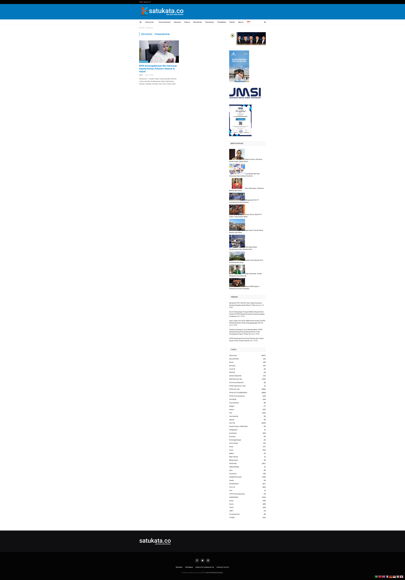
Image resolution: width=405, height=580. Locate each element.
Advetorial (149, 22)
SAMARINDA (233, 497)
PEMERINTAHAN (235, 477)
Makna (231, 453)
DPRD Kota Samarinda (237, 396)
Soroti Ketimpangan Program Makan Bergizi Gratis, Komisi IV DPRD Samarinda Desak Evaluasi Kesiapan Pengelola (247, 314)
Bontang (232, 365)
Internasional (233, 416)
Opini (231, 470)
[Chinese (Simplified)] (380, 576)
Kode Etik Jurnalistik (205, 567)
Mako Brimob (233, 457)
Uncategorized (234, 514)
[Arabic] (376, 576)
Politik (232, 22)
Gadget (231, 406)
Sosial (231, 501)
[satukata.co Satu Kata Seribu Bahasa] (161, 12)
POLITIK (232, 487)
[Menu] (141, 22)
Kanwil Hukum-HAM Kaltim (238, 426)
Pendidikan (221, 22)
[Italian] (398, 576)
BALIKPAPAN (234, 359)
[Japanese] (401, 576)
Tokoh (231, 507)
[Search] (265, 22)
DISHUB (232, 372)
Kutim (231, 450)
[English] (383, 576)
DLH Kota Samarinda (236, 382)
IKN (230, 413)
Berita (231, 362)
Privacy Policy (223, 567)
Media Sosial (233, 460)
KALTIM (232, 423)
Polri (230, 490)
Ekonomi (177, 22)
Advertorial (233, 355)
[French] (387, 576)
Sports (241, 22)
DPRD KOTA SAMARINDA (238, 392)
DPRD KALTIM (234, 389)
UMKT (231, 511)
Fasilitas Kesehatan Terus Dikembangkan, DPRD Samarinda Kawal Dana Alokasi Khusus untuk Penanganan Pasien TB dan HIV (245, 332)
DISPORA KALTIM (235, 379)
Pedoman (189, 567)
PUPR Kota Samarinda (237, 494)
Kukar (231, 447)
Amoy (141, 75)
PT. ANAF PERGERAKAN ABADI (213, 572)
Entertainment (165, 22)
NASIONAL (233, 463)
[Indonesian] (249, 22)
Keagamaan (233, 430)
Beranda (141, 27)
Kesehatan (197, 22)
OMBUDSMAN (234, 467)
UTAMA (232, 517)
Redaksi (179, 567)
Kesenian (232, 436)
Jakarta (231, 419)
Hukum (187, 22)
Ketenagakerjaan (235, 440)
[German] (391, 576)
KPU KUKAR (233, 443)
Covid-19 (232, 369)
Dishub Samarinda (235, 376)
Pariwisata (209, 22)
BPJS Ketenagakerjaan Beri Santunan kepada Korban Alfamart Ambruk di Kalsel (158, 69)
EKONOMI (232, 399)
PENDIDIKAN (234, 484)
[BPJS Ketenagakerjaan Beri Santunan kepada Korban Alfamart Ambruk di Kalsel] (159, 51)
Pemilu (231, 480)
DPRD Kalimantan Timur (237, 386)
